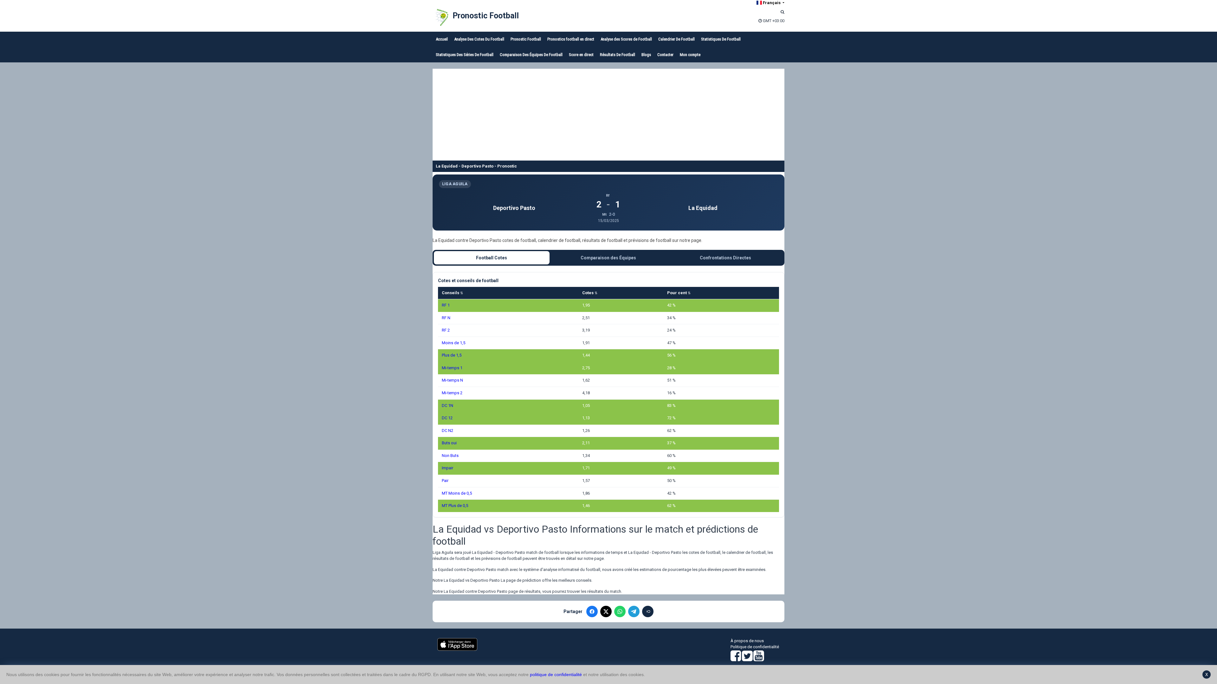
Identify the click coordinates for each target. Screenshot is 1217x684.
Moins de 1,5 (453, 342)
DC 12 (447, 417)
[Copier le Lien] (648, 611)
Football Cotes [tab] (491, 257)
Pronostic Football (486, 15)
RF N (446, 317)
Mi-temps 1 (452, 367)
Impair (447, 468)
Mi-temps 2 (452, 392)
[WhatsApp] (620, 611)
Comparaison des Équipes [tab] (608, 257)
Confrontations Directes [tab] (725, 257)
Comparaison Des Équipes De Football (531, 54)
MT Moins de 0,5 (457, 493)
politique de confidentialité (556, 674)
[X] (606, 611)
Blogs (646, 54)
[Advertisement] (608, 113)
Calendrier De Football (676, 39)
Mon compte (690, 54)
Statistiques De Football (721, 39)
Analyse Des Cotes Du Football (479, 39)
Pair (445, 480)
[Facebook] (592, 611)
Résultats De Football (617, 54)
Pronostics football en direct (570, 39)
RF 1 (446, 305)
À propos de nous (747, 640)
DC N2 (447, 430)
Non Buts (450, 455)
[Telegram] (634, 611)
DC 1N (447, 405)
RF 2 (446, 330)
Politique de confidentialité (755, 646)
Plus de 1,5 (451, 355)
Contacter (665, 54)
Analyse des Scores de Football (626, 39)
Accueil (442, 39)
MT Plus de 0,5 (455, 505)
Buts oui (449, 442)
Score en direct (581, 54)
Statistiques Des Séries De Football (464, 54)
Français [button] (772, 2)
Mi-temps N (452, 380)
